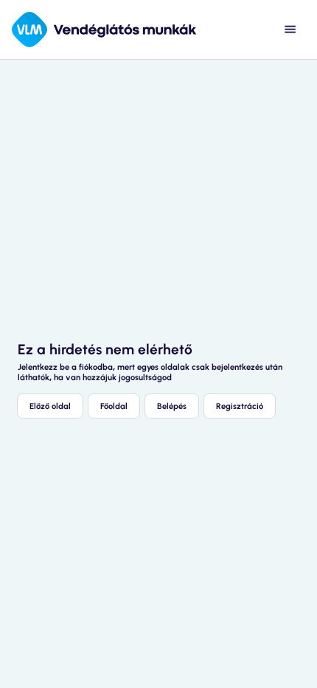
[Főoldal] (104, 29)
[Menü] (290, 29)
